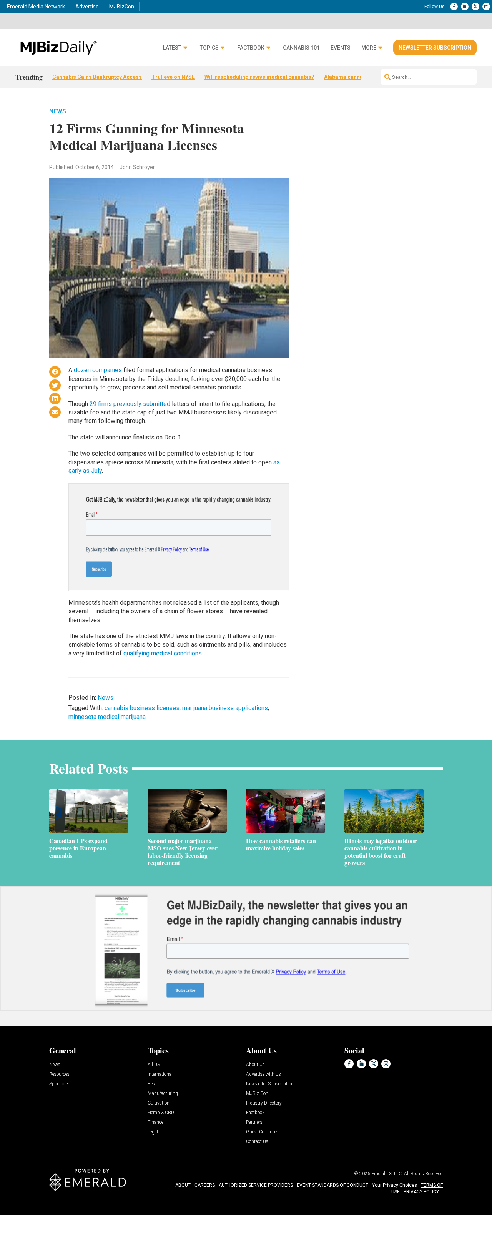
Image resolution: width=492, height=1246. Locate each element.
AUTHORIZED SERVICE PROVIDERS (256, 1185)
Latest (172, 48)
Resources (59, 1074)
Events (341, 48)
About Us (255, 1064)
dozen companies (98, 370)
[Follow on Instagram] (486, 6)
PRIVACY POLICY (421, 1191)
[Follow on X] (475, 6)
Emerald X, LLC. (387, 1173)
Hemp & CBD (161, 1112)
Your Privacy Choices (394, 1185)
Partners (254, 1122)
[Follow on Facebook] (454, 6)
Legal (153, 1132)
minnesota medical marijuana (107, 716)
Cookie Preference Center (78, 1216)
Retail (153, 1083)
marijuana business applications (225, 708)
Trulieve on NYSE (173, 77)
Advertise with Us (263, 1074)
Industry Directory (264, 1103)
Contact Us (257, 1141)
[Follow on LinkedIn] (465, 6)
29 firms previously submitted (130, 404)
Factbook (250, 48)
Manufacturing (163, 1093)
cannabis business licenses (142, 708)
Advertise (87, 6)
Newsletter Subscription (435, 48)
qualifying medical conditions (162, 653)
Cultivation (159, 1103)
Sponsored (59, 1083)
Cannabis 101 (301, 48)
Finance (155, 1122)
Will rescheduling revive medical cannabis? (259, 77)
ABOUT (183, 1185)
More (368, 48)
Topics (209, 48)
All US (154, 1064)
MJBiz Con (257, 1093)
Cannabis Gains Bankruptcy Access (97, 77)
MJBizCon (121, 6)
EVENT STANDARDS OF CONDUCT (332, 1185)
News (57, 111)
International (160, 1074)
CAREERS (204, 1185)
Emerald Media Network (36, 6)
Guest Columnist (263, 1132)
